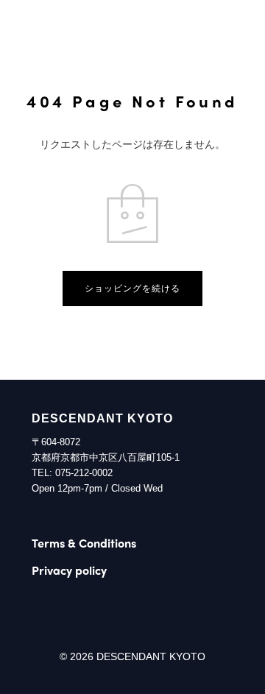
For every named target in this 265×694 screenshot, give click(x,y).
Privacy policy (69, 570)
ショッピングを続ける (132, 288)
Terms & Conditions (84, 542)
